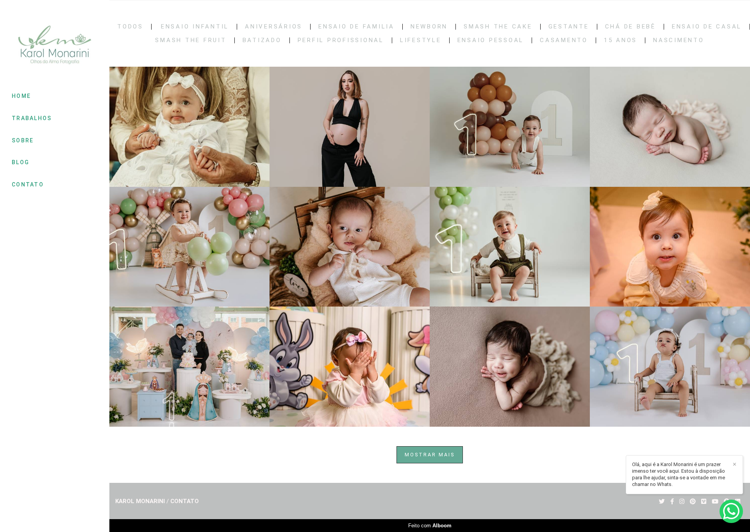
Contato (184, 501)
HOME (21, 96)
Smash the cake (498, 27)
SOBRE (23, 140)
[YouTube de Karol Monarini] (715, 501)
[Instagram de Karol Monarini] (681, 501)
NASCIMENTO (678, 40)
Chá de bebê (630, 27)
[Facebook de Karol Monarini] (672, 501)
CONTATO (28, 184)
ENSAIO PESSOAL (490, 40)
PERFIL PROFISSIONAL (341, 40)
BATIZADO (262, 40)
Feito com (430, 525)
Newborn (429, 27)
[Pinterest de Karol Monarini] (693, 501)
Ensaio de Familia (356, 27)
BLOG (20, 162)
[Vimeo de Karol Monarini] (703, 501)
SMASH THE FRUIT (190, 40)
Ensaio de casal (707, 27)
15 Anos (620, 40)
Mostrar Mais (430, 455)
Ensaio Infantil (195, 27)
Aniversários (273, 27)
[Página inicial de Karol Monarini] (54, 45)
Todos (130, 27)
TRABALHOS (32, 118)
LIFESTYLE (420, 40)
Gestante (568, 27)
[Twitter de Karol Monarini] (662, 501)
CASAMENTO (564, 40)
